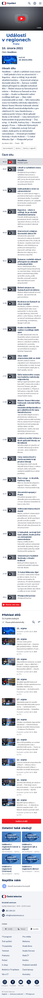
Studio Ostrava (28, 951)
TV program (7, 936)
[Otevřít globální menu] (40, 3)
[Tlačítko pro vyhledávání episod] (33, 622)
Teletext (5, 951)
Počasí (4, 960)
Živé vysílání (7, 941)
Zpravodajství (8, 148)
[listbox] (21, 929)
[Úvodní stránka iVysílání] (9, 3)
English (4, 994)
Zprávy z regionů (29, 148)
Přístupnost (30, 994)
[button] (21, 19)
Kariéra (25, 960)
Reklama (26, 941)
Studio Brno (27, 946)
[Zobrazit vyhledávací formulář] (29, 3)
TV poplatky (7, 946)
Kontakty (26, 974)
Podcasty (5, 955)
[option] (8, 929)
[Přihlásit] (35, 3)
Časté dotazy (27, 969)
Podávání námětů (29, 965)
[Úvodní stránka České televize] (12, 896)
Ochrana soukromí (16, 994)
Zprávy (18, 148)
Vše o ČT (5, 974)
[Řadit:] (39, 622)
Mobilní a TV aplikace (10, 969)
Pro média (26, 936)
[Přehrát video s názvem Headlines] (21, 18)
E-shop (5, 965)
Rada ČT (25, 955)
